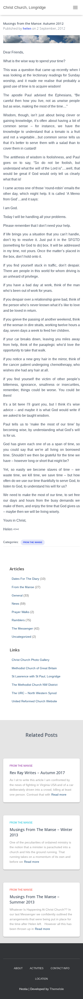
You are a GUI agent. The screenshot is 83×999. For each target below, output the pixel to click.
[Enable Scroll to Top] (74, 990)
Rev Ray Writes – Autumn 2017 (37, 772)
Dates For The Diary (25, 578)
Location (41, 978)
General (17, 595)
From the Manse (32, 542)
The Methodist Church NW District (34, 684)
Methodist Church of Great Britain (34, 668)
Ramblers (18, 620)
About (18, 968)
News (15, 603)
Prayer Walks (20, 612)
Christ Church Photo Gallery (30, 659)
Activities (36, 968)
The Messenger (22, 628)
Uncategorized (21, 636)
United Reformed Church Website (34, 701)
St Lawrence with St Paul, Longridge (36, 676)
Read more (58, 794)
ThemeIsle (57, 989)
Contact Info (60, 968)
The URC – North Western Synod (34, 693)
